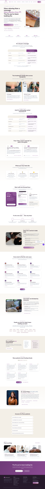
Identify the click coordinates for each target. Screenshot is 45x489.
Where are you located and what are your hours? (22, 433)
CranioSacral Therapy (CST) (16, 480)
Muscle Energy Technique (16, 483)
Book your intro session (11, 204)
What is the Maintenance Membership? (22, 427)
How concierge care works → (27, 313)
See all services (22, 289)
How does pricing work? (22, 425)
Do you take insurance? (22, 430)
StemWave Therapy (15, 481)
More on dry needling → (9, 348)
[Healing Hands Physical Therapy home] (6, 1)
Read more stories (19, 382)
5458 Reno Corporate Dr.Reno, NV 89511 (25, 478)
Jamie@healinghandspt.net (35, 480)
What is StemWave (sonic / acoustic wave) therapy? (22, 422)
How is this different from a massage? (22, 417)
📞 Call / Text (16, 24)
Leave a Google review (25, 382)
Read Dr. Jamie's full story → (25, 404)
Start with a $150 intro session (9, 24)
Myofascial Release (15, 482)
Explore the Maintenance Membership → (28, 247)
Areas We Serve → (25, 481)
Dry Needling (15, 479)
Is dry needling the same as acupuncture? (22, 419)
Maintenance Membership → (36, 481)
